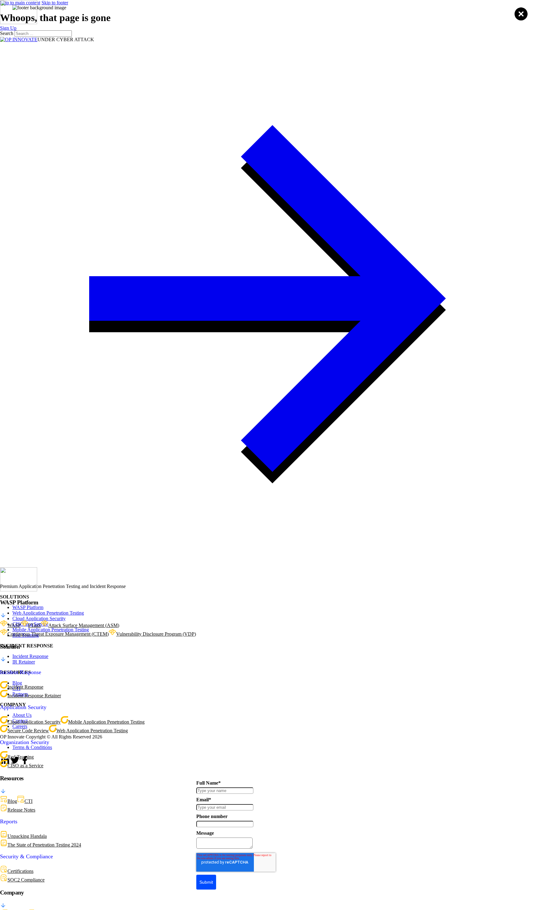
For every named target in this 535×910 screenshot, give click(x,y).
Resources (325, 19)
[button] (267, 609)
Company (374, 19)
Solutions (277, 19)
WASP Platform (219, 19)
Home (166, 19)
